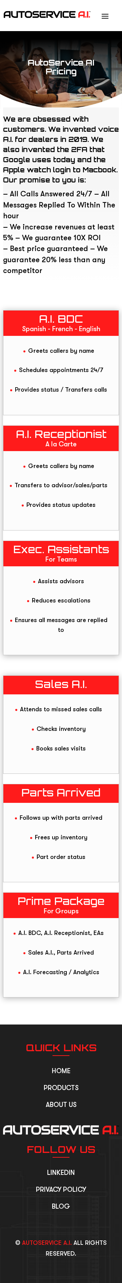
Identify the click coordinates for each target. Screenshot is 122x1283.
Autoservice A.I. (47, 1242)
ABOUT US (61, 1105)
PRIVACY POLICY (61, 1189)
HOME (61, 1071)
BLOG (61, 1206)
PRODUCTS (61, 1088)
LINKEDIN (61, 1173)
